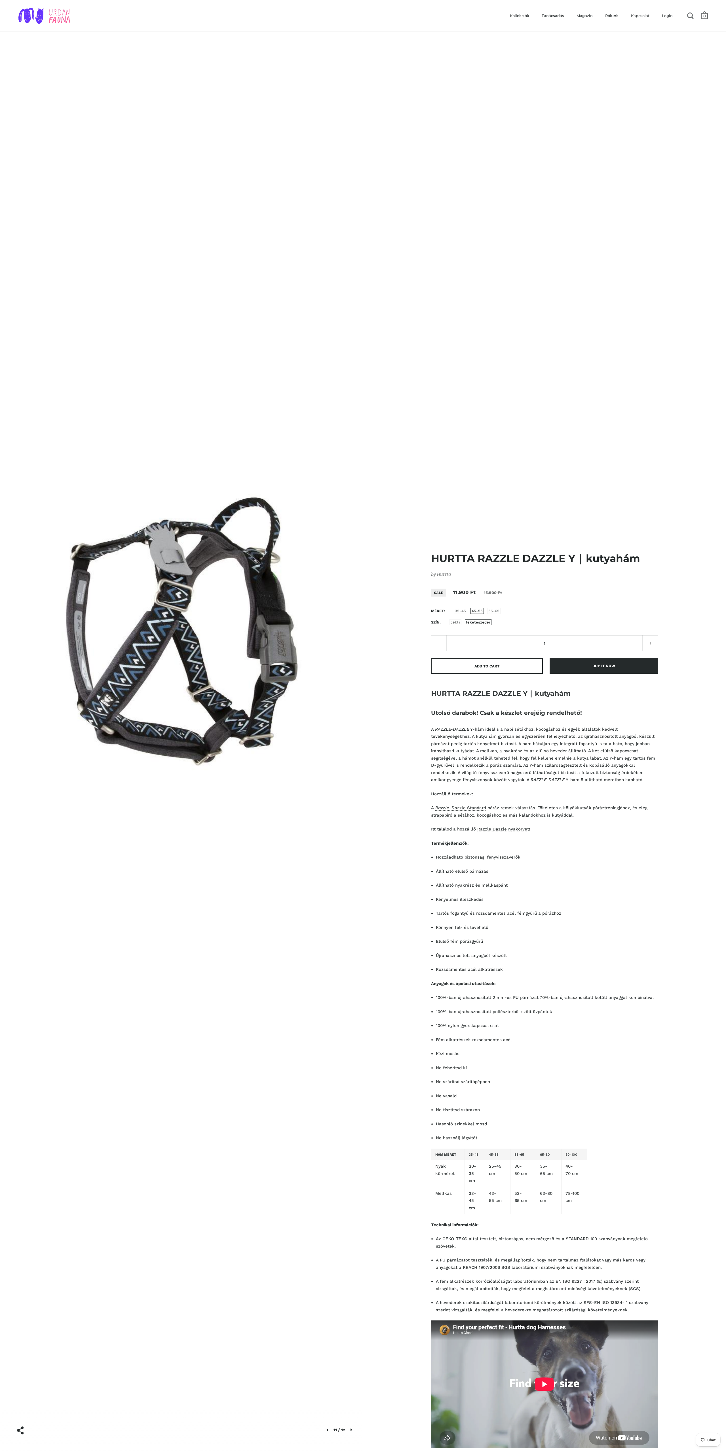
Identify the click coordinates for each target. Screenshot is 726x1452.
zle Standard (460, 807)
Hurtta (444, 574)
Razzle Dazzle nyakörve (502, 829)
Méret (437, 611)
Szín (435, 622)
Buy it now (603, 666)
